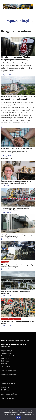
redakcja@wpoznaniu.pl (8, 383)
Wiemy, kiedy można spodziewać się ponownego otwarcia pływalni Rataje (17, 236)
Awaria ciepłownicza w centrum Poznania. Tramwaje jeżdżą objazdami (15, 209)
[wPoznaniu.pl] (18, 21)
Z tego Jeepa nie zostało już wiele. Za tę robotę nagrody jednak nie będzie (17, 266)
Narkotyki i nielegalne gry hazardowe (16, 148)
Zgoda (18, 417)
